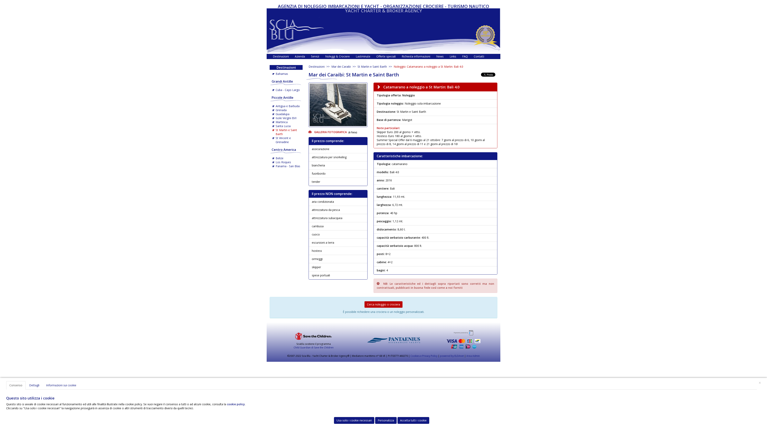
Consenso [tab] (15, 385)
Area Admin (473, 356)
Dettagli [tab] (34, 385)
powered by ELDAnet (452, 356)
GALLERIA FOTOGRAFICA (330, 132)
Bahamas (282, 74)
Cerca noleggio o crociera (383, 304)
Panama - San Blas (288, 166)
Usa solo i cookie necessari (354, 420)
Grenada (281, 110)
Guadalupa (282, 114)
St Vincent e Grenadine (283, 140)
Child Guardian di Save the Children (314, 347)
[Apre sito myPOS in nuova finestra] (463, 339)
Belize (279, 158)
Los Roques (283, 162)
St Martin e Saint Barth (372, 66)
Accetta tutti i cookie (413, 420)
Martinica (282, 122)
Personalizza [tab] (386, 420)
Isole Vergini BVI (286, 118)
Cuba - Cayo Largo (288, 90)
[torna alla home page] (297, 28)
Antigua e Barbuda (288, 106)
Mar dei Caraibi (341, 66)
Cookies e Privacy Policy (423, 356)
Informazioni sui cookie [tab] (61, 385)
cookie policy (236, 404)
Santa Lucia (283, 126)
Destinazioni (317, 66)
